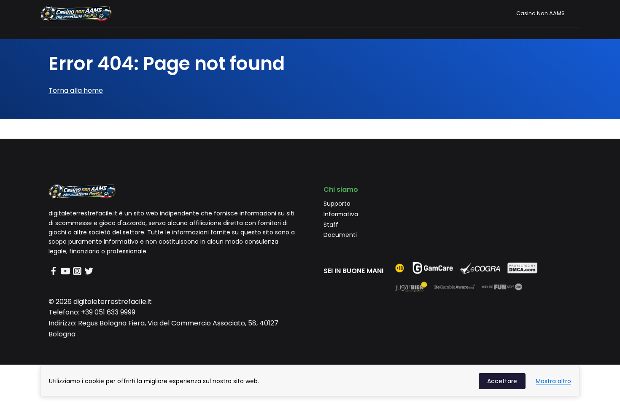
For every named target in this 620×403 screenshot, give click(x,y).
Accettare (502, 381)
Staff (330, 224)
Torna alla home (76, 90)
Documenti (340, 235)
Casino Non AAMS (540, 13)
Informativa (340, 214)
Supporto (336, 203)
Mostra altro (553, 381)
